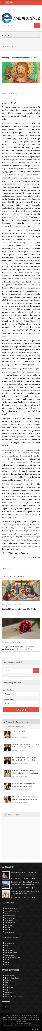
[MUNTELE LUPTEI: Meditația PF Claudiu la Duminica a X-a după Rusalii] (8, 786)
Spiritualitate (9, 987)
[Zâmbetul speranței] (8, 734)
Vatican (7, 994)
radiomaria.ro (9, 932)
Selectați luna (8, 690)
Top (5, 1007)
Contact (7, 964)
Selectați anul (8, 699)
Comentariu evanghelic (12, 957)
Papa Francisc (9, 976)
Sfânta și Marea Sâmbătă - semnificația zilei (19, 609)
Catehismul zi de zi (11, 953)
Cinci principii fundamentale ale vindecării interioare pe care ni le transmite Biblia (18, 648)
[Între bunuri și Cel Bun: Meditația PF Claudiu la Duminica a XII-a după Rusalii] (7, 894)
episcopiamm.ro (10, 916)
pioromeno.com (10, 918)
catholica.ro (9, 925)
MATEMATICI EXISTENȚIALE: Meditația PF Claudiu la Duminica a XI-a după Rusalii (24, 760)
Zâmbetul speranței (18, 731)
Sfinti (6, 985)
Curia (7, 962)
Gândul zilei (9, 950)
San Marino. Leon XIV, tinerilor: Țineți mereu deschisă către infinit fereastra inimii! (25, 883)
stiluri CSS (15, 1025)
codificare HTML (22, 1025)
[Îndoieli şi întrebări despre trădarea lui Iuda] (21, 72)
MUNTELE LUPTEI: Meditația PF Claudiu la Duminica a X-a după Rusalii (25, 785)
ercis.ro (9, 568)
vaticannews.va (10, 923)
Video (7, 960)
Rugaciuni (8, 992)
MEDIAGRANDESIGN (33, 1025)
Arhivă (7, 948)
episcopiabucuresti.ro (12, 911)
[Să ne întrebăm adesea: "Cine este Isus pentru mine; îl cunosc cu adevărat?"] (7, 875)
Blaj (6, 990)
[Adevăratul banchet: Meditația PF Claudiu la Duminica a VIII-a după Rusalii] (8, 747)
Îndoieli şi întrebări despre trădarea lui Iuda (19, 57)
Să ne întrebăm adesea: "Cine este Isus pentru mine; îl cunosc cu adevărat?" (23, 873)
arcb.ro (7, 927)
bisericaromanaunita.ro (12, 908)
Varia (7, 983)
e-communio (6, 46)
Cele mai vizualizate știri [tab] (14, 726)
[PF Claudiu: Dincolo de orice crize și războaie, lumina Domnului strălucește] (8, 799)
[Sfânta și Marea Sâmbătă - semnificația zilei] (21, 590)
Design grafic (7, 1025)
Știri (13, 46)
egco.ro (7, 913)
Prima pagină (9, 943)
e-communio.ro (15, 1015)
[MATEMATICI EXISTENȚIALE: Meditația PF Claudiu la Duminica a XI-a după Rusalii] (8, 760)
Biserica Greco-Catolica (12, 978)
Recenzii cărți (9, 955)
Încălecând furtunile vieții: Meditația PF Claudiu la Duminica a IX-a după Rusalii (25, 772)
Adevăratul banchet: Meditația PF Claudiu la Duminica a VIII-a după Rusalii (25, 745)
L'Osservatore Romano (18, 553)
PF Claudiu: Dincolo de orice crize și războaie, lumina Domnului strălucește (24, 798)
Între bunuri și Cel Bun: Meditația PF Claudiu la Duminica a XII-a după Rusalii (25, 892)
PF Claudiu (8, 980)
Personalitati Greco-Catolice (14, 997)
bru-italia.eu (9, 920)
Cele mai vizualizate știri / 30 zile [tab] (17, 722)
